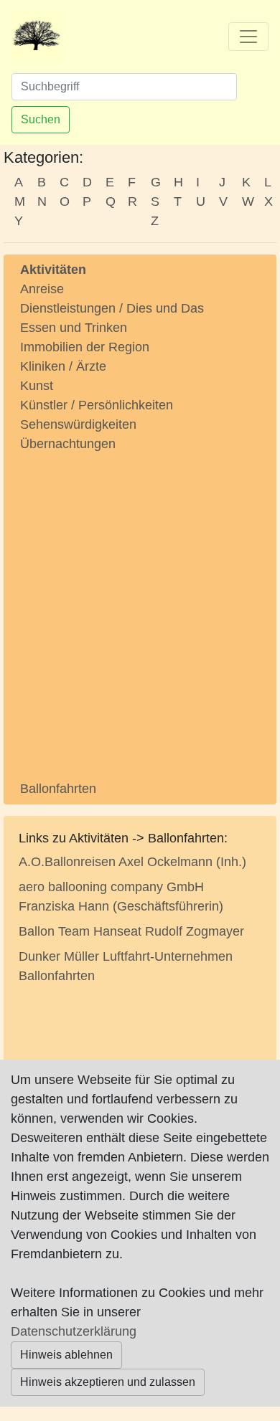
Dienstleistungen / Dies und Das (112, 308)
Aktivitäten (53, 269)
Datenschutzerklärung (73, 1331)
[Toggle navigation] (248, 36)
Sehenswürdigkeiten (78, 424)
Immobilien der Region (84, 347)
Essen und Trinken (73, 327)
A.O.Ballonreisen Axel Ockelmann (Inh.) (132, 862)
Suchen (40, 119)
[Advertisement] (140, 605)
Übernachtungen (68, 444)
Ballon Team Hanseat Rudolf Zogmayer (131, 931)
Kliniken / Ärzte (63, 366)
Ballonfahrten (58, 788)
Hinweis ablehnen (66, 1355)
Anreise (42, 289)
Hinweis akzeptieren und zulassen (107, 1382)
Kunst (36, 386)
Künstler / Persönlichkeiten (96, 405)
